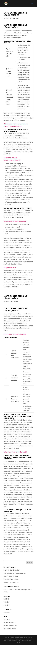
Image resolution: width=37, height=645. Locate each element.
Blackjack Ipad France (10, 268)
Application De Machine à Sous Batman (15, 573)
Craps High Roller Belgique (11, 579)
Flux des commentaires (10, 625)
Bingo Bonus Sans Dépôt (10, 158)
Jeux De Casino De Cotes (11, 576)
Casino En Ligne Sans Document (13, 126)
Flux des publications (9, 622)
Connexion (7, 619)
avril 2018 (6, 605)
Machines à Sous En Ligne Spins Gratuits (15, 221)
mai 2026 (6, 599)
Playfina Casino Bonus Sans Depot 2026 (15, 334)
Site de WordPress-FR (10, 628)
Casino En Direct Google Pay (11, 570)
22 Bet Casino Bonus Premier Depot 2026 (15, 452)
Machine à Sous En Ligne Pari (12, 160)
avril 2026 (6, 602)
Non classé (7, 612)
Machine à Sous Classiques (11, 582)
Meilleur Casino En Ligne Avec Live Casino (15, 124)
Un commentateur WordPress (12, 589)
